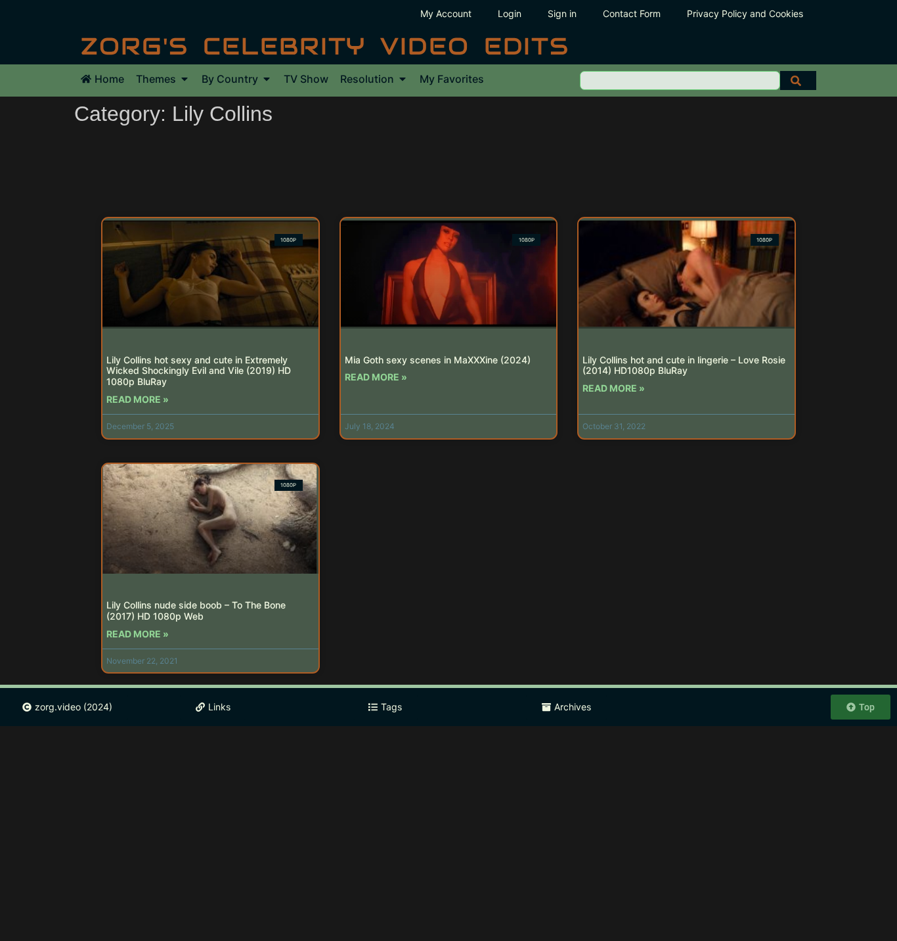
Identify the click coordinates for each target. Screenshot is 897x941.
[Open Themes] (184, 79)
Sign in (562, 13)
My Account (445, 13)
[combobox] (680, 80)
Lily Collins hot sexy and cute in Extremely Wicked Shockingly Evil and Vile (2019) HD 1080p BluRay (198, 371)
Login (509, 13)
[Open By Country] (266, 79)
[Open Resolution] (402, 79)
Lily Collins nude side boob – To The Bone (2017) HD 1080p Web (196, 610)
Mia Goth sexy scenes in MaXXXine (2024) (438, 359)
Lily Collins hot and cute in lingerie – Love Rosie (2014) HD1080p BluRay (683, 365)
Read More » (137, 399)
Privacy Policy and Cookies (745, 13)
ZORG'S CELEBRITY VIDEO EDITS (325, 46)
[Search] (798, 80)
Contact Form (632, 13)
